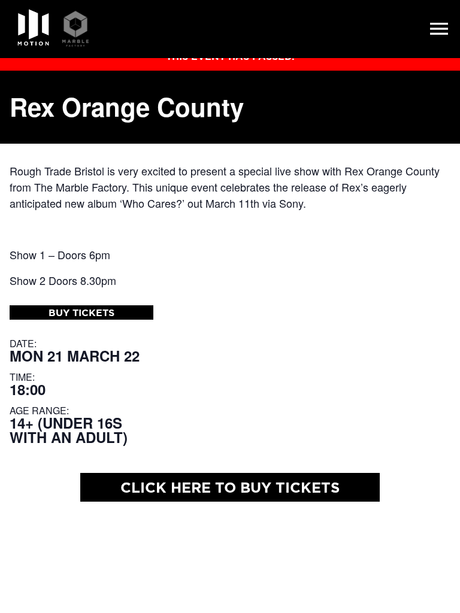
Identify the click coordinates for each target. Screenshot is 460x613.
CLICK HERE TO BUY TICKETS (230, 487)
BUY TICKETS (81, 312)
